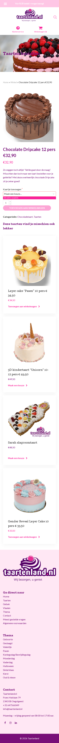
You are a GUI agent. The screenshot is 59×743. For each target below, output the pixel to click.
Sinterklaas (8, 670)
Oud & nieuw (9, 677)
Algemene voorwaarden (14, 623)
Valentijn (7, 647)
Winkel (13, 82)
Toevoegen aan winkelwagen (27, 208)
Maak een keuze (16, 385)
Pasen (6, 650)
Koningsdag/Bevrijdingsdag (17, 654)
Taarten (37, 216)
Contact (7, 615)
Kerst (5, 673)
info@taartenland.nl (12, 708)
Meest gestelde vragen (14, 619)
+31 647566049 (11, 705)
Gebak (6, 604)
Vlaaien (6, 608)
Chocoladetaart (25, 216)
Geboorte (8, 639)
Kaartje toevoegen (12, 189)
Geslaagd (7, 643)
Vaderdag (8, 662)
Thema (6, 611)
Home (6, 82)
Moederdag (9, 658)
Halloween (8, 666)
